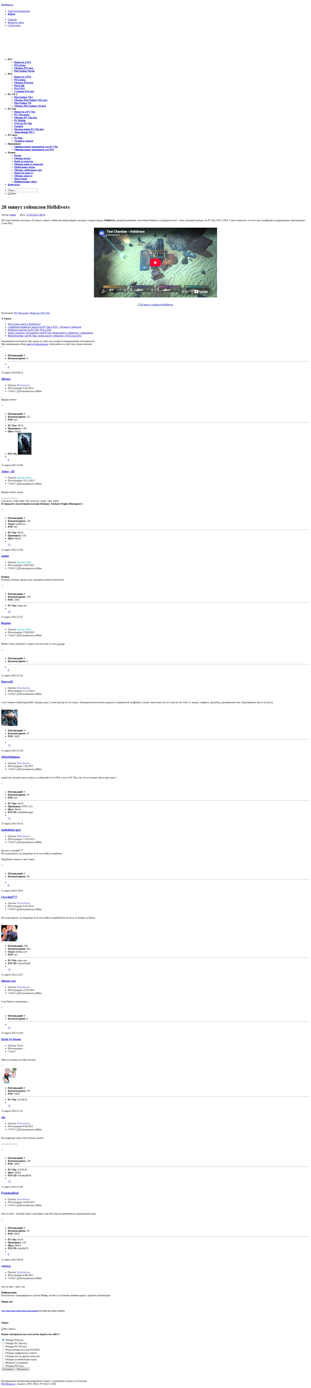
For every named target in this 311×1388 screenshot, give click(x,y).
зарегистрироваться (37, 344)
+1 (9, 544)
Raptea (6, 623)
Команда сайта (16, 22)
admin (13, 214)
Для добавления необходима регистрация (19, 1311)
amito (5, 556)
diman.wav (8, 981)
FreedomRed (9, 1193)
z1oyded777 (9, 897)
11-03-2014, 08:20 (35, 214)
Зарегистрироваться (19, 11)
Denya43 (7, 681)
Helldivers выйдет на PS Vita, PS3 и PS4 (29, 329)
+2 (9, 611)
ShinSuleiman (10, 757)
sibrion (6, 379)
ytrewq (6, 1266)
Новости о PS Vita (40, 313)
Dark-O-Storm (11, 1039)
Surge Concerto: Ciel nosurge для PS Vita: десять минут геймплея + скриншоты (50, 332)
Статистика (14, 25)
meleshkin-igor (11, 830)
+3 (9, 1181)
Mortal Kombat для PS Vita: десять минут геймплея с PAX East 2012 (45, 335)
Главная (12, 19)
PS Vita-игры (21, 313)
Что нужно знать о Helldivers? (24, 324)
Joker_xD (7, 471)
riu (3, 1117)
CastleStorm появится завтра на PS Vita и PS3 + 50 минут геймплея (44, 327)
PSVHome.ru (7, 5)
